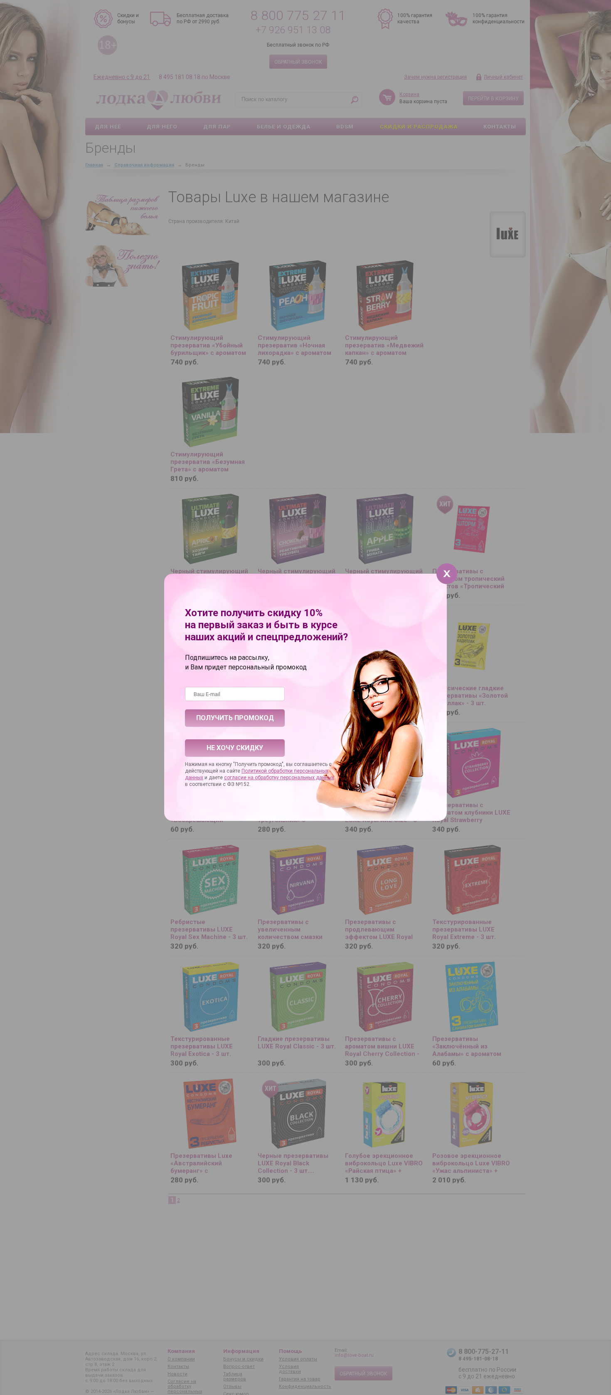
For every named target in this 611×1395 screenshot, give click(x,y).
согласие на (239, 778)
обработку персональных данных (294, 778)
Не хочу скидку (235, 748)
